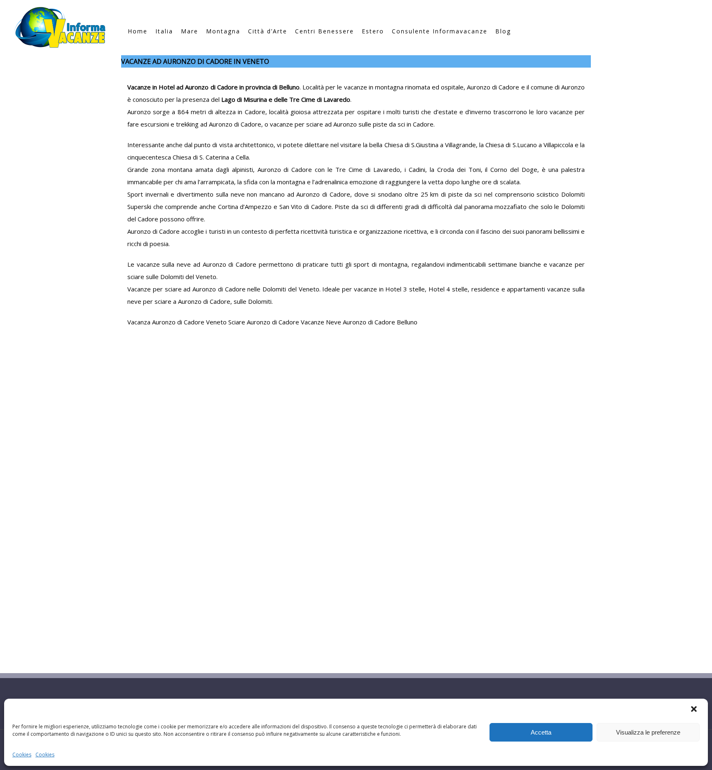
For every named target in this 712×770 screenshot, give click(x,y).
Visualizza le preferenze (648, 732)
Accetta (541, 732)
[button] (695, 710)
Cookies (21, 754)
